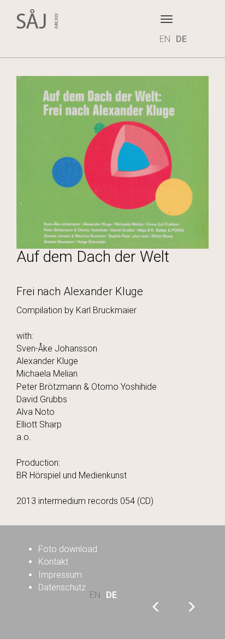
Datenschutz (62, 587)
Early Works (191, 606)
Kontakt (53, 561)
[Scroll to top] (179, 593)
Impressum (60, 575)
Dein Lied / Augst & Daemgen (156, 606)
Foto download (67, 549)
